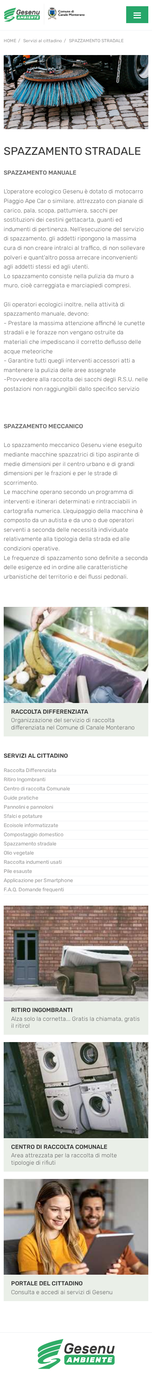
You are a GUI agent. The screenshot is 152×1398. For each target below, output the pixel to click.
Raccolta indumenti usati (33, 862)
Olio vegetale (19, 853)
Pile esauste (18, 871)
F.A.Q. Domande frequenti (34, 890)
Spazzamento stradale (96, 40)
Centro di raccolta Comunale (37, 789)
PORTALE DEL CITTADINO (47, 1283)
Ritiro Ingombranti (24, 779)
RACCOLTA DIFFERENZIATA (49, 711)
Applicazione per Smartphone (38, 880)
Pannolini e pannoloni (28, 807)
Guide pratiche (21, 798)
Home (10, 40)
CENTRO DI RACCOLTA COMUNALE (59, 1146)
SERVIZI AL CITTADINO (36, 755)
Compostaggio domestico (33, 834)
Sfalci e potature (23, 816)
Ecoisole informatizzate (31, 825)
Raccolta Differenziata (30, 770)
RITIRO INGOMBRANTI (42, 1009)
